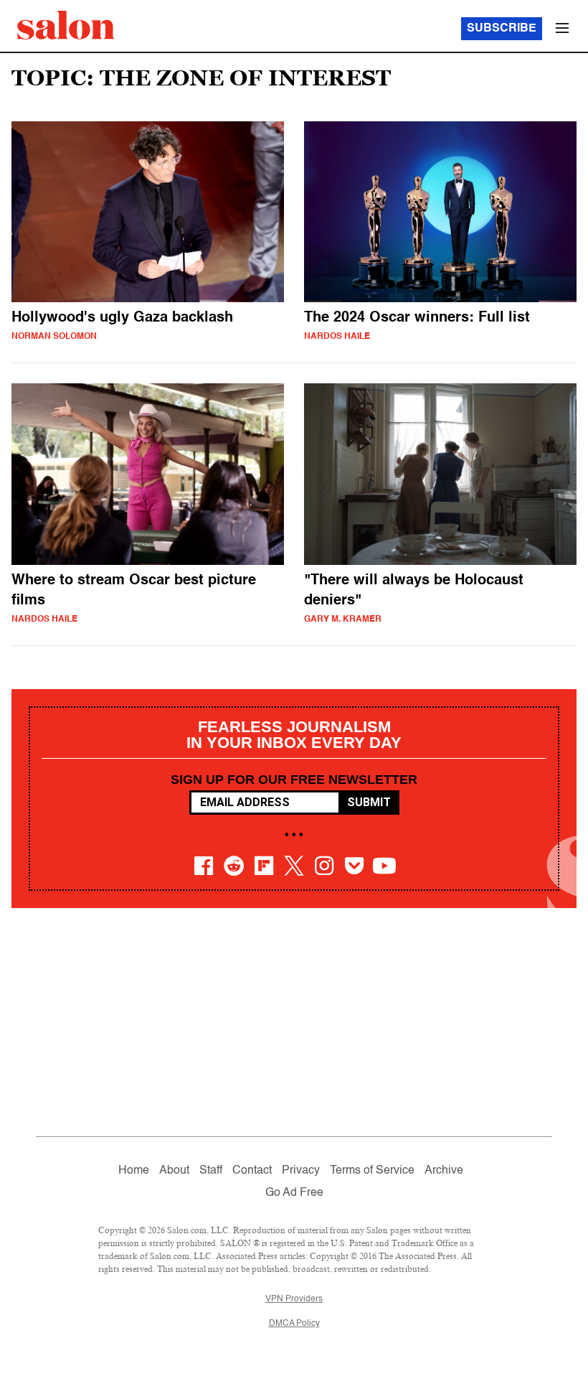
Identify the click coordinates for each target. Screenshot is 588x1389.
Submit (369, 802)
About (174, 1171)
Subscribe (501, 28)
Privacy (301, 1171)
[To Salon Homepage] (66, 25)
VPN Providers (294, 1299)
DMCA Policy (294, 1323)
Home (133, 1171)
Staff (210, 1171)
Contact (252, 1171)
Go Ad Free (294, 1193)
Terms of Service (372, 1171)
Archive (444, 1171)
